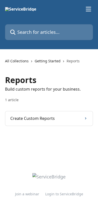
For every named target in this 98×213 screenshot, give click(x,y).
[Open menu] (88, 9)
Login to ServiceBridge (64, 194)
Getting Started (48, 61)
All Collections (17, 61)
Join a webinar (27, 194)
